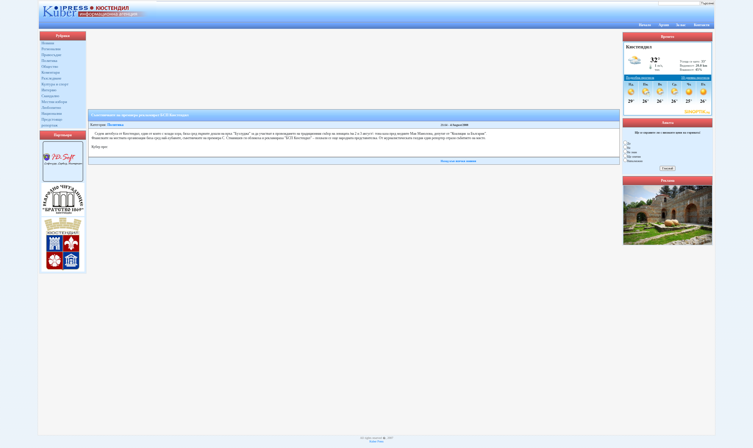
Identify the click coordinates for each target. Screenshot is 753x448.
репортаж (49, 125)
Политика (49, 60)
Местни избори (54, 102)
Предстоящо (51, 119)
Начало (645, 25)
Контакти (701, 25)
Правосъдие (51, 55)
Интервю (48, 90)
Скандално (50, 96)
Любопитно (51, 107)
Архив (664, 25)
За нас (681, 25)
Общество (49, 66)
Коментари (50, 72)
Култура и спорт (55, 84)
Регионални (51, 49)
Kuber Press (376, 441)
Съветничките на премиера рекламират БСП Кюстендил (140, 115)
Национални (51, 113)
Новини (47, 43)
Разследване (51, 78)
